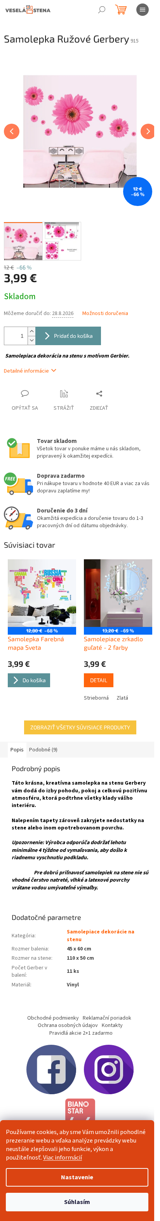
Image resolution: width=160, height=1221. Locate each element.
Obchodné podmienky (53, 1018)
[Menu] (142, 9)
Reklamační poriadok (107, 1018)
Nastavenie (77, 1177)
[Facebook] (51, 1069)
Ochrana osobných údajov (68, 1025)
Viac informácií (62, 1157)
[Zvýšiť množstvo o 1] (31, 331)
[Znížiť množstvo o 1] (31, 340)
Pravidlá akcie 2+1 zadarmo (81, 1033)
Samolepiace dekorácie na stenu (100, 935)
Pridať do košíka (73, 335)
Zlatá (122, 698)
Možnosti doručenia (105, 313)
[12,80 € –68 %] (42, 593)
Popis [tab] (17, 750)
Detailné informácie (26, 371)
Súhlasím (77, 1202)
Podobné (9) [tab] (43, 750)
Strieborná (96, 698)
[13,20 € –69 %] (118, 593)
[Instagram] (109, 1069)
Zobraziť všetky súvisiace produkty (80, 727)
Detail (98, 680)
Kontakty (112, 1025)
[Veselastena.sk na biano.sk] (80, 1119)
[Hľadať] (102, 9)
